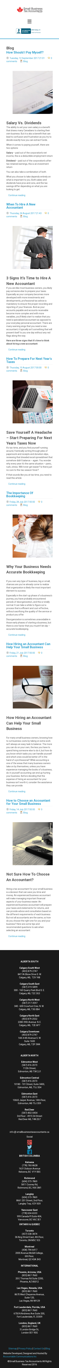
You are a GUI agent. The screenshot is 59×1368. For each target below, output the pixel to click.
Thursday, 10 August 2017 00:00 (26, 367)
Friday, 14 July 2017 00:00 (22, 809)
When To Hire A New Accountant (20, 205)
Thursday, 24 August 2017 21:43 (26, 213)
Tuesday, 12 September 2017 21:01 (27, 58)
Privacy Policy (25, 1348)
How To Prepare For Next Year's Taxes (29, 360)
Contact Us (38, 1348)
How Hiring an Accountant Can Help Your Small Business (28, 645)
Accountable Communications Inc (20, 1356)
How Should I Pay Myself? (25, 52)
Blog (25, 61)
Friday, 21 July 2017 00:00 (22, 653)
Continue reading (16, 195)
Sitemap (12, 1348)
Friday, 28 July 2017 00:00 (22, 502)
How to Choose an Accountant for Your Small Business (28, 802)
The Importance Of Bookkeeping (19, 494)
